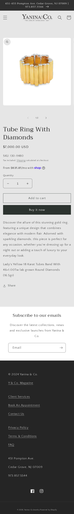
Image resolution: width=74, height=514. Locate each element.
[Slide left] (27, 117)
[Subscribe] (61, 348)
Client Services (19, 396)
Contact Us (16, 414)
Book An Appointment (24, 405)
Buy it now (37, 210)
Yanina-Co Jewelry (32, 510)
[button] (5, 17)
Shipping (21, 160)
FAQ (11, 444)
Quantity (8, 175)
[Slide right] (46, 117)
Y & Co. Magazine (20, 383)
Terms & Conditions (22, 436)
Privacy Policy (18, 427)
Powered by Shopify (48, 510)
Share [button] (12, 285)
